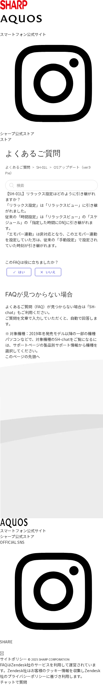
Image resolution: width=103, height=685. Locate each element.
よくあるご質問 (17, 167)
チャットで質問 (13, 682)
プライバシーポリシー (27, 676)
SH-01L (42, 167)
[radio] (19, 272)
